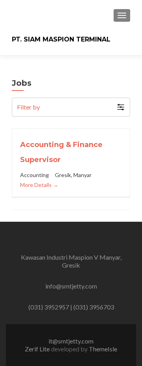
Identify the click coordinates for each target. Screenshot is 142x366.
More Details (36, 184)
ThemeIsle (103, 349)
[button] (71, 107)
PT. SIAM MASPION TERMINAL (61, 39)
